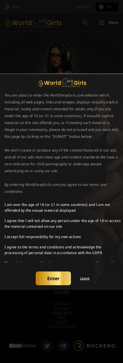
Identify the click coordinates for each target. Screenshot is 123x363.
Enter (53, 278)
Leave (85, 278)
